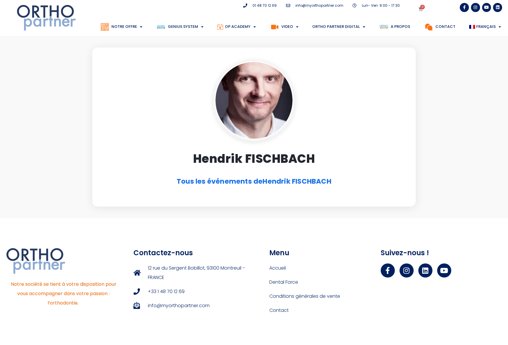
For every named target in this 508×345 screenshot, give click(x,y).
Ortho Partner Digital (336, 26)
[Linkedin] (497, 7)
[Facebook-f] (464, 7)
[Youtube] (486, 7)
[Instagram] (475, 7)
